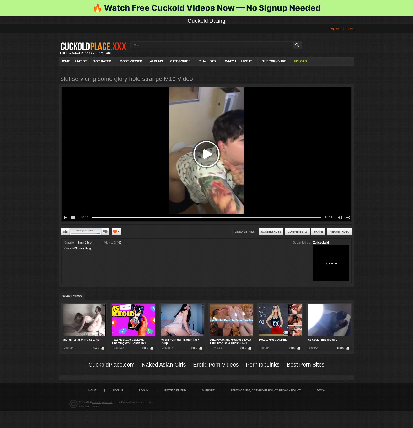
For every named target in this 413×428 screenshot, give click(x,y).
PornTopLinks (263, 364)
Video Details (245, 231)
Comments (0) (297, 231)
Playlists (207, 61)
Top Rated (102, 61)
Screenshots (271, 231)
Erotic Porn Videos (216, 364)
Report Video (339, 231)
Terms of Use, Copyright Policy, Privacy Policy (266, 390)
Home (65, 61)
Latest (81, 61)
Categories (180, 61)
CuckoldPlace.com (111, 364)
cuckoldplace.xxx (102, 402)
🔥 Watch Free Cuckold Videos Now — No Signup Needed (206, 8)
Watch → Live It (238, 61)
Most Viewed (131, 61)
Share (318, 231)
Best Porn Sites (306, 364)
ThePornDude (274, 61)
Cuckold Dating (206, 21)
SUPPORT (208, 390)
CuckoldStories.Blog (77, 248)
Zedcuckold (321, 242)
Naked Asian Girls (164, 364)
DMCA (321, 390)
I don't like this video (105, 231)
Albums (156, 61)
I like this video (65, 231)
